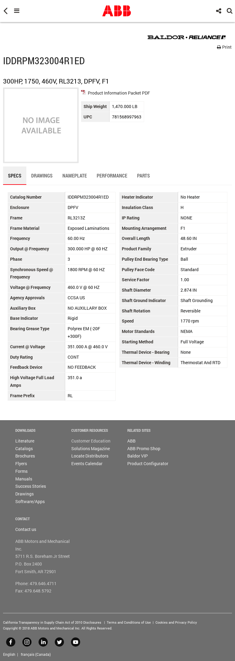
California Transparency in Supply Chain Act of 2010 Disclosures (52, 622)
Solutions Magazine (90, 448)
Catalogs (24, 448)
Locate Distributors (89, 456)
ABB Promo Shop (143, 448)
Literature (24, 441)
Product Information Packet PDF (119, 93)
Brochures (25, 456)
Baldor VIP (137, 456)
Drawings (24, 494)
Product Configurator (147, 463)
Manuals (23, 479)
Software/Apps (30, 501)
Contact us (25, 529)
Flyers (21, 463)
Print (226, 47)
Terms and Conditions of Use (129, 622)
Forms (21, 471)
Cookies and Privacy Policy (176, 622)
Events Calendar (87, 463)
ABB (131, 441)
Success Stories (30, 486)
